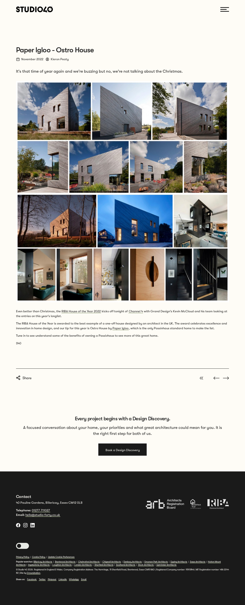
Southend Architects (125, 565)
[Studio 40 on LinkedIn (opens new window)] (32, 525)
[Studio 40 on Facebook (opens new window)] (18, 525)
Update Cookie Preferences (61, 557)
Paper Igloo (120, 328)
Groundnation (33, 573)
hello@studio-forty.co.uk (42, 515)
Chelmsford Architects (89, 562)
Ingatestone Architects (39, 565)
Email (83, 579)
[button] (22, 546)
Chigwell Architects (111, 562)
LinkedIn (63, 579)
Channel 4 (136, 311)
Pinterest (52, 579)
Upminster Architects (166, 565)
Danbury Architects (132, 562)
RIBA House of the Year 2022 (81, 311)
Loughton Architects (62, 565)
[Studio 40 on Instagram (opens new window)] (25, 525)
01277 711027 (41, 510)
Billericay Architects (42, 562)
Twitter (42, 579)
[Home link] (34, 9)
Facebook (32, 579)
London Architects (83, 565)
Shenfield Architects (104, 565)
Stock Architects (146, 565)
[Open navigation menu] (224, 9)
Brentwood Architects (65, 562)
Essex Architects (197, 562)
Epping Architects (179, 562)
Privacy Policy (22, 557)
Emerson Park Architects (156, 562)
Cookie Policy (38, 557)
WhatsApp (74, 579)
